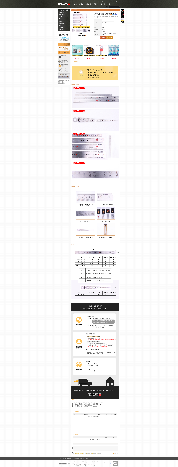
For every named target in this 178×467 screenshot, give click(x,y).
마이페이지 (114, 1)
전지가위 (61, 29)
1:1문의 (86, 458)
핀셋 (60, 18)
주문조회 (118, 1)
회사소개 (59, 458)
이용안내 (64, 458)
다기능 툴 (61, 27)
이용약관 (69, 458)
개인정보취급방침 (75, 458)
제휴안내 (82, 458)
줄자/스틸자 (61, 14)
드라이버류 (61, 23)
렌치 (60, 25)
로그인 (100, 1)
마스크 (60, 21)
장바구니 (109, 1)
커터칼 (60, 16)
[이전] (122, 17)
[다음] (122, 21)
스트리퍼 (61, 19)
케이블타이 (61, 12)
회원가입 (104, 1)
